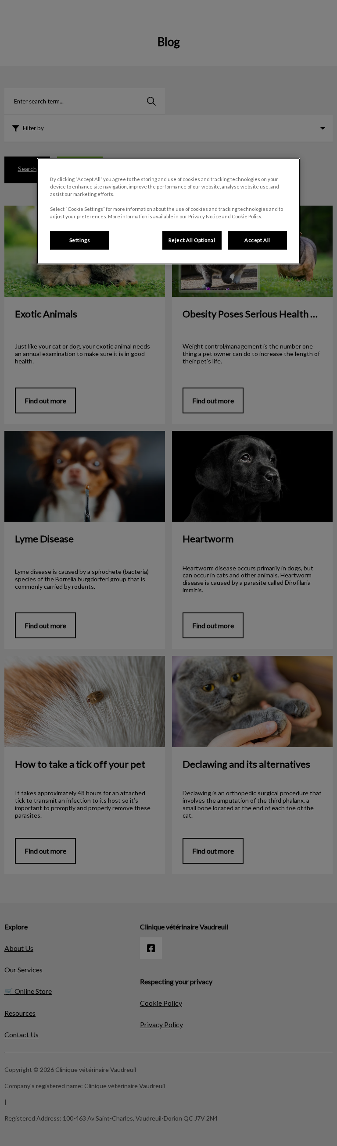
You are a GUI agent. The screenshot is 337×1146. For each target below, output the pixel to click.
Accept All (257, 240)
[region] (168, 211)
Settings (79, 240)
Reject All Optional (191, 240)
